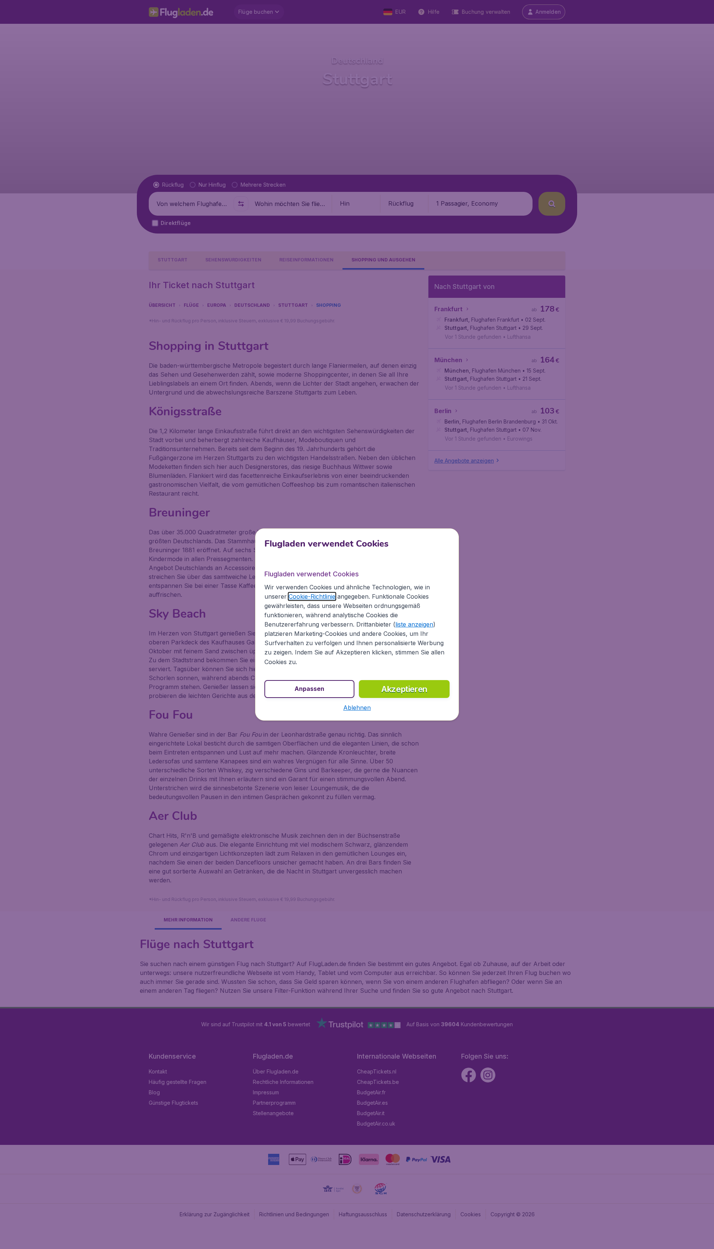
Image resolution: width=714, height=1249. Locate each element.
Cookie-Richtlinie (312, 596)
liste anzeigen (414, 624)
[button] (357, 707)
